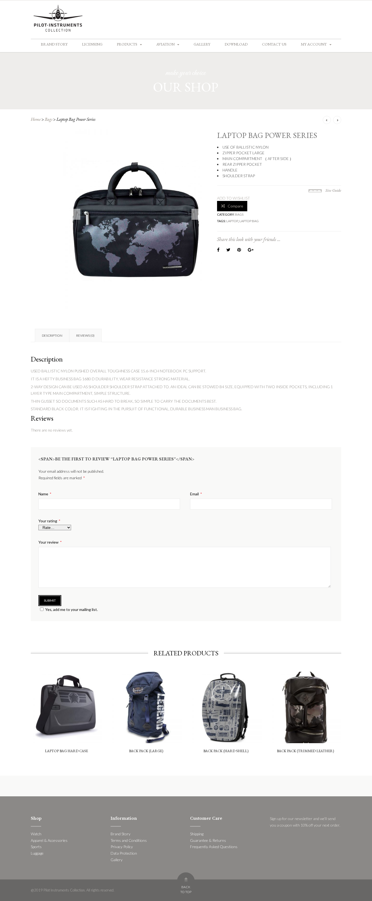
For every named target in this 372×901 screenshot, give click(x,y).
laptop (232, 221)
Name (44, 494)
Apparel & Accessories (49, 840)
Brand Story (54, 44)
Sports (36, 846)
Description (52, 335)
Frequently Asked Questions (213, 846)
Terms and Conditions (129, 840)
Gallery (202, 44)
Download (236, 44)
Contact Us (274, 44)
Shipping (196, 833)
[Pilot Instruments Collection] (58, 17)
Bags (48, 119)
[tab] (52, 335)
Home (36, 119)
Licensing (92, 44)
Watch (36, 833)
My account (314, 44)
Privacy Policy (122, 846)
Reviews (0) (85, 335)
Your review (50, 542)
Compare (235, 206)
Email (196, 494)
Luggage (37, 853)
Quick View (66, 686)
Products (127, 44)
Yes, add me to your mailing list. (71, 609)
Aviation (165, 44)
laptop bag (249, 221)
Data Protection (124, 853)
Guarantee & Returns (208, 840)
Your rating (49, 521)
